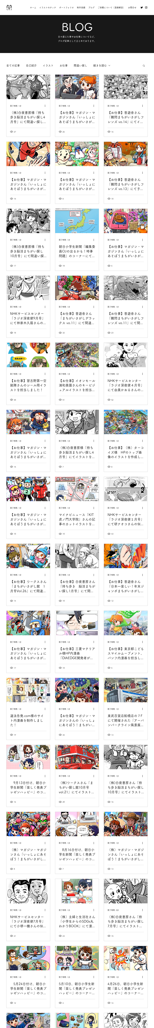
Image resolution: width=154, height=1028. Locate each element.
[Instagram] (146, 7)
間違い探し (80, 65)
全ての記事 (13, 65)
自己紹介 (31, 65)
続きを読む (100, 65)
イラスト (48, 65)
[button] (143, 65)
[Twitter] (141, 7)
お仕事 (64, 65)
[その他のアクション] (46, 106)
